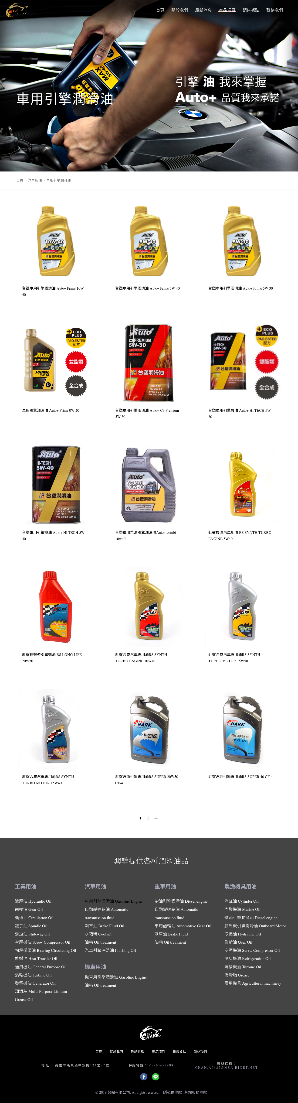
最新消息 (137, 1051)
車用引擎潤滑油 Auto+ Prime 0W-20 (50, 410)
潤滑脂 (41, 995)
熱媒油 (36, 958)
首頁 (19, 180)
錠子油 (31, 925)
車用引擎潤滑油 (114, 901)
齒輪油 (29, 909)
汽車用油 (35, 180)
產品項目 (158, 1051)
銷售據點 (179, 1051)
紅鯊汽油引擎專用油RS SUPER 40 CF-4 (240, 776)
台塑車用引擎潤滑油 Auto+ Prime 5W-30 (240, 288)
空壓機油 (42, 942)
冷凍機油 (247, 958)
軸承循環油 (45, 950)
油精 (100, 942)
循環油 (34, 917)
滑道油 (32, 934)
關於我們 (116, 1051)
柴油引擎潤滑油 (181, 901)
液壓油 (33, 901)
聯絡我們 (200, 1051)
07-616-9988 (161, 1065)
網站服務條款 (195, 1092)
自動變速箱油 (106, 913)
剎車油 (104, 925)
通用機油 (41, 966)
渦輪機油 (33, 975)
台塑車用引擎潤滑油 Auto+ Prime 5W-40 (147, 288)
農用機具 (252, 983)
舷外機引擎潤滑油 (255, 925)
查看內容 (33, 300)
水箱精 (98, 934)
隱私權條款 (172, 1092)
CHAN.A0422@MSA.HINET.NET (226, 1067)
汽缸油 (241, 901)
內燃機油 (242, 909)
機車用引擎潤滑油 (116, 977)
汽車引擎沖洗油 (110, 950)
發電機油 (35, 983)
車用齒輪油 (183, 925)
